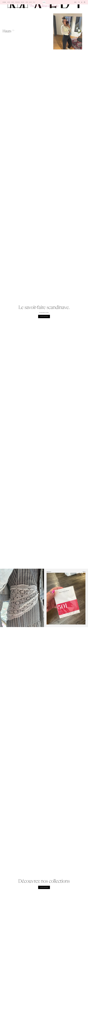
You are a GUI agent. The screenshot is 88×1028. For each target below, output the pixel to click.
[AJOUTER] (83, 622)
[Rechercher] (79, 2)
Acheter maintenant (44, 316)
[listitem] (34, 2)
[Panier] (84, 2)
